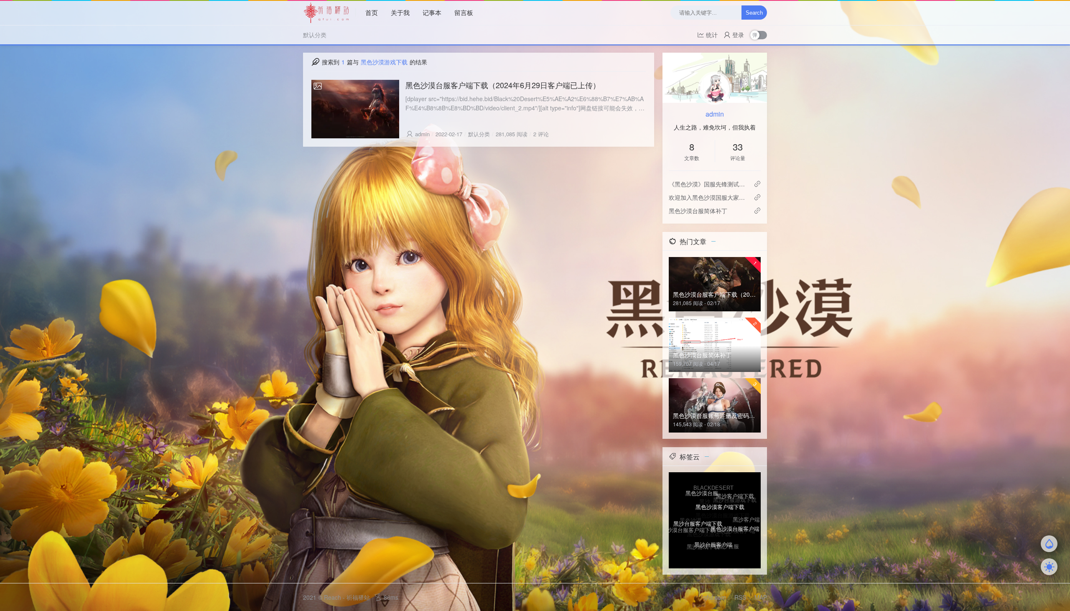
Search (754, 13)
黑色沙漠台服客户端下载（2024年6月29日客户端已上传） (502, 85)
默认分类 (314, 35)
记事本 (432, 12)
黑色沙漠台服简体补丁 (698, 210)
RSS (740, 597)
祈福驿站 (358, 597)
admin (422, 134)
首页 (371, 12)
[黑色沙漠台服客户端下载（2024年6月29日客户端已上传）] (355, 109)
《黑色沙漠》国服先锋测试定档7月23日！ (708, 184)
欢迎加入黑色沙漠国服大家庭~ (708, 197)
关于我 (400, 12)
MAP (760, 597)
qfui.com (714, 597)
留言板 (463, 12)
